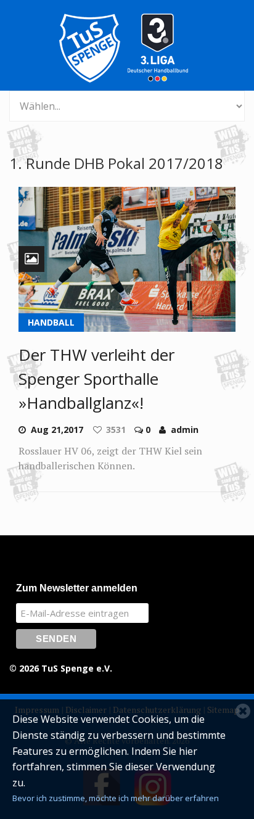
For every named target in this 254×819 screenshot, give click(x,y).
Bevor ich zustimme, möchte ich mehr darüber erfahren (115, 798)
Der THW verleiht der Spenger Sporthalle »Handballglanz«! (96, 379)
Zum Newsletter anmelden (76, 588)
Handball (51, 322)
